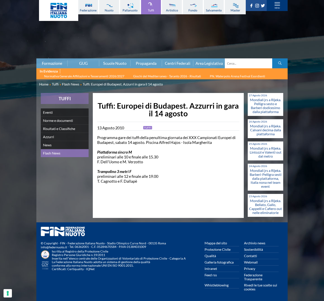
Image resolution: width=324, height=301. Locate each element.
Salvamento (214, 10)
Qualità (210, 256)
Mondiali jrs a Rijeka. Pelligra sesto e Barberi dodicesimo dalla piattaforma (265, 106)
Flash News (51, 153)
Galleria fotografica (219, 262)
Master (235, 10)
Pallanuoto (130, 10)
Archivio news (254, 243)
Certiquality (75, 269)
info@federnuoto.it (54, 247)
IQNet (90, 269)
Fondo (192, 10)
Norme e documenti (58, 120)
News (47, 145)
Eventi (48, 112)
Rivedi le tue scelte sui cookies (260, 287)
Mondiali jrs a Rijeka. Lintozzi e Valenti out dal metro (265, 152)
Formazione (52, 63)
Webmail (251, 262)
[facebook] (252, 6)
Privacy (249, 268)
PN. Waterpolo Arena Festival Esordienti (237, 76)
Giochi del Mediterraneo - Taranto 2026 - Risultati (167, 76)
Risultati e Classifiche (59, 128)
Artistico (172, 10)
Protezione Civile (218, 249)
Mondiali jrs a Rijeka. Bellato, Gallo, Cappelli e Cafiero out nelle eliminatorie (265, 207)
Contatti (250, 256)
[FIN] (58, 10)
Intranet (211, 268)
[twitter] (263, 6)
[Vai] (280, 63)
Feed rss (211, 275)
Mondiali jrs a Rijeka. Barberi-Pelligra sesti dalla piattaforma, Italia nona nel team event (265, 178)
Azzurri (48, 137)
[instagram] (258, 6)
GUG (83, 63)
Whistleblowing (217, 285)
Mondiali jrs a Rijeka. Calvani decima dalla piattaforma (265, 130)
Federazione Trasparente (253, 277)
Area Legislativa (209, 63)
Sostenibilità (253, 249)
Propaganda (146, 63)
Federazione (88, 10)
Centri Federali (177, 63)
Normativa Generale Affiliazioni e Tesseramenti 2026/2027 (84, 76)
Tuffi (151, 10)
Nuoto (109, 10)
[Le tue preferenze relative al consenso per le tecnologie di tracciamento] (8, 293)
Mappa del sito (216, 243)
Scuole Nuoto (115, 63)
